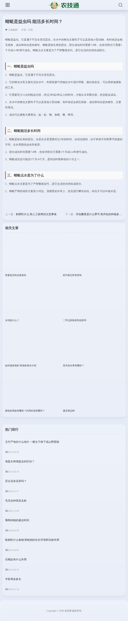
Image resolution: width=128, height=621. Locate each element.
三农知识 (13, 30)
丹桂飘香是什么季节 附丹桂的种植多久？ (100, 214)
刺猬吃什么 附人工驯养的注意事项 (36, 214)
